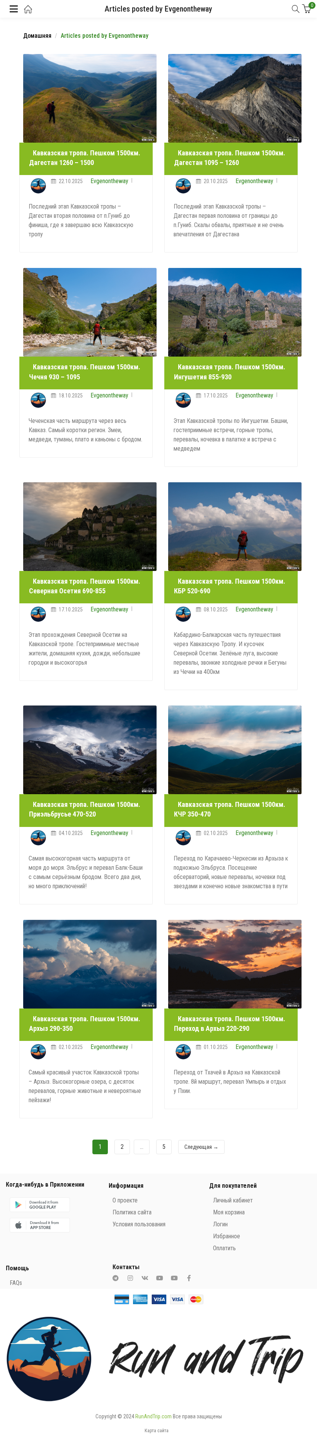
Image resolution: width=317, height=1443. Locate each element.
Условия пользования (138, 1224)
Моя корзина (229, 1212)
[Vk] (145, 1278)
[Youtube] (160, 1278)
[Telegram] (115, 1278)
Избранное (226, 1236)
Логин (220, 1224)
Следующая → (201, 1147)
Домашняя (37, 35)
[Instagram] (130, 1278)
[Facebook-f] (189, 1278)
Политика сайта (132, 1212)
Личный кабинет (233, 1200)
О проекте (125, 1200)
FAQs (16, 1282)
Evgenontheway (109, 181)
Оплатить (224, 1248)
